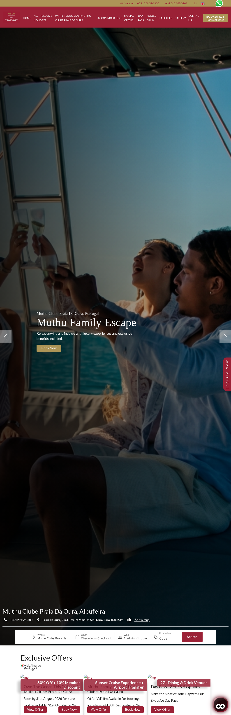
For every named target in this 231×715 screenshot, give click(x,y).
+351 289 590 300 (148, 3)
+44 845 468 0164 (176, 3)
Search (192, 637)
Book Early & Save (54, 355)
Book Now (69, 709)
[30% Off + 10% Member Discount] (25, 677)
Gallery (180, 17)
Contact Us (194, 18)
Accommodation (109, 17)
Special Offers (129, 18)
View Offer (35, 709)
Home (27, 17)
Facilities (165, 17)
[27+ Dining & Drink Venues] (152, 677)
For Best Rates (215, 18)
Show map (142, 620)
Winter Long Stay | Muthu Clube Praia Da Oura (73, 18)
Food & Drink (151, 18)
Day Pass (141, 18)
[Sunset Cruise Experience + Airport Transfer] (88, 677)
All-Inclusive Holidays (43, 18)
